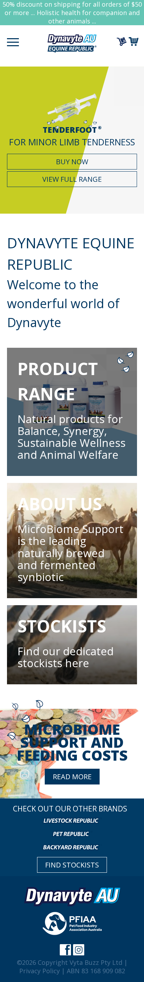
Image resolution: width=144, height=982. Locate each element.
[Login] (123, 41)
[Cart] (135, 41)
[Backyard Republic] (72, 846)
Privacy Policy (39, 971)
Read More (72, 776)
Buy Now (72, 161)
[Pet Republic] (72, 833)
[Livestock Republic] (72, 820)
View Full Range (72, 179)
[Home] (72, 42)
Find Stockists (72, 865)
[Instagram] (78, 949)
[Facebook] (65, 949)
